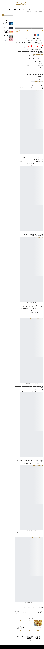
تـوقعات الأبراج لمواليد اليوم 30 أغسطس (5, 27)
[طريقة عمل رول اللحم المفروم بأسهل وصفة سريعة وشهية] (38, 633)
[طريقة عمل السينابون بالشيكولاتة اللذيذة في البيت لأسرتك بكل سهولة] (20, 623)
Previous (15, 21)
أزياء (36, 9)
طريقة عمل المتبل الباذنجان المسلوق (38, 612)
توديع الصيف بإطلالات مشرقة (5, 36)
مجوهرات (28, 9)
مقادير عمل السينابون (37, 608)
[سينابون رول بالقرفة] (29, 623)
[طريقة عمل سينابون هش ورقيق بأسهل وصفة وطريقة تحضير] (29, 633)
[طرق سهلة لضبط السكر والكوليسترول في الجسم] (11, 31)
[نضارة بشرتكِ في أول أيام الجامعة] (11, 39)
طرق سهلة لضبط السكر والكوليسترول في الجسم (6, 31)
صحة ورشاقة (14, 9)
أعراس (19, 9)
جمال (33, 9)
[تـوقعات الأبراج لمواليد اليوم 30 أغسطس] (11, 28)
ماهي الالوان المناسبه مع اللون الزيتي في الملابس (21, 613)
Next (43, 21)
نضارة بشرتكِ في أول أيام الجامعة (5, 39)
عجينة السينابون (41, 608)
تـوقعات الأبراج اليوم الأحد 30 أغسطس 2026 (6, 23)
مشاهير (24, 9)
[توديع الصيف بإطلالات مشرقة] (11, 36)
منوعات (9, 9)
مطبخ (38, 620)
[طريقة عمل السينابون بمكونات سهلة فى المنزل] (38, 623)
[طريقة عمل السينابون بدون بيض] (20, 633)
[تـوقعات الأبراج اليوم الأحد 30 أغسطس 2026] (11, 23)
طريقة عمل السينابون (29, 37)
